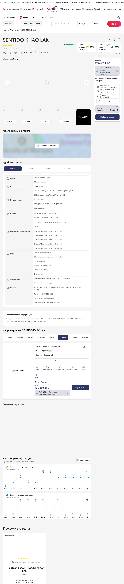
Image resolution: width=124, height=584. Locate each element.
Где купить (26, 9)
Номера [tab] (49, 169)
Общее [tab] (12, 169)
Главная (6, 30)
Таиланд (14, 30)
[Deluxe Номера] (19, 371)
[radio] (4, 46)
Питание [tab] (68, 169)
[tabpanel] (47, 240)
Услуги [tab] (30, 169)
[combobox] (42, 24)
